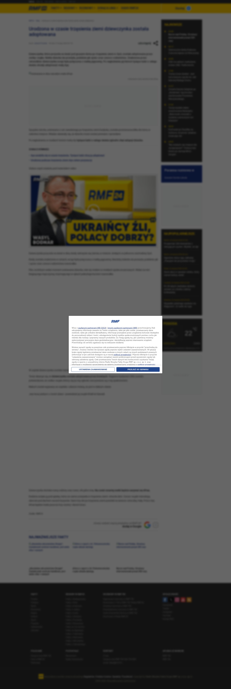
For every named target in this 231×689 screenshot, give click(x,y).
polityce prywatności (122, 355)
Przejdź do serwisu (138, 369)
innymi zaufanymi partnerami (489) (122, 328)
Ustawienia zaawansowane (93, 369)
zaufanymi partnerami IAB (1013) (92, 328)
